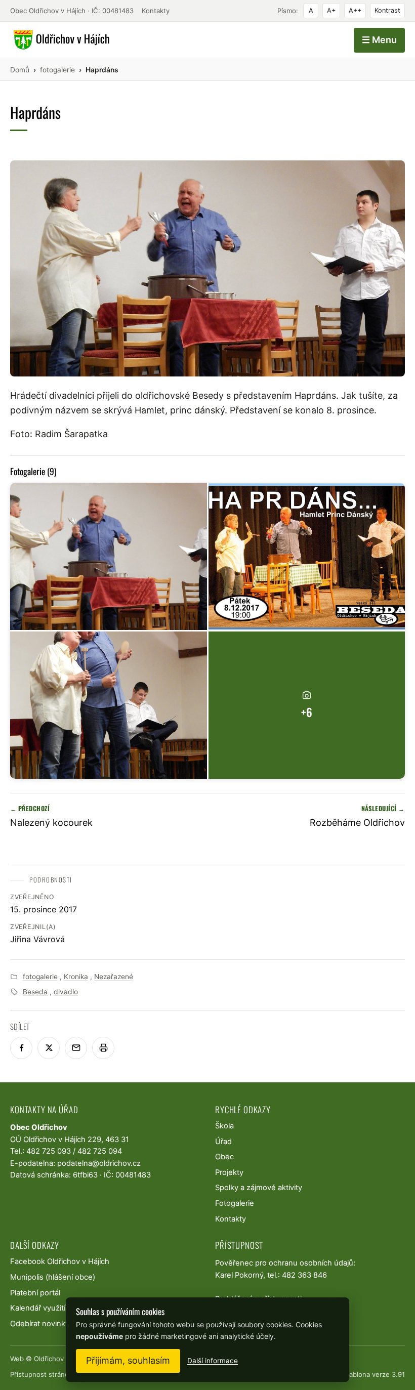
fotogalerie (40, 977)
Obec (224, 1156)
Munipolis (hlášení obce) (52, 1277)
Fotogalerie (234, 1203)
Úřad (223, 1141)
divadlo (66, 992)
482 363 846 (304, 1275)
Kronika (76, 977)
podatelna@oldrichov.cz (99, 1163)
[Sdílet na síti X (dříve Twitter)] (48, 1048)
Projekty (229, 1172)
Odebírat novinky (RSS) (50, 1323)
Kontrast (387, 10)
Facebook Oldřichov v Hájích (59, 1261)
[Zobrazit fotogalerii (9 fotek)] (108, 556)
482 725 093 (48, 1151)
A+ (331, 10)
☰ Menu (379, 39)
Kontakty (156, 11)
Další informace (212, 1361)
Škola (224, 1125)
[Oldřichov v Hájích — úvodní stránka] (60, 40)
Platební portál (35, 1292)
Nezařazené (113, 977)
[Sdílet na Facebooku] (21, 1048)
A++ (355, 10)
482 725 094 (99, 1151)
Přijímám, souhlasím (128, 1360)
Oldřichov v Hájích (62, 1359)
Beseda (35, 992)
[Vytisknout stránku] (103, 1048)
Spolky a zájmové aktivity (258, 1187)
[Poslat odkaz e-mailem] (76, 1048)
